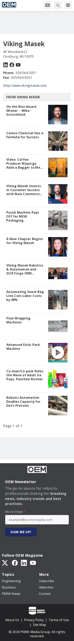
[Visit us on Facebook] (11, 64)
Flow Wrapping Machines (18, 320)
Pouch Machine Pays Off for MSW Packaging (22, 216)
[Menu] (68, 5)
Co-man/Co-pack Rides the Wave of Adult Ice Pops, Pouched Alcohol (24, 375)
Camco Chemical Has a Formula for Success (24, 135)
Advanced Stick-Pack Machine (23, 347)
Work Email (15, 511)
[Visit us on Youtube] (18, 64)
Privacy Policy (34, 620)
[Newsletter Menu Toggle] (48, 5)
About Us (12, 620)
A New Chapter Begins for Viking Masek (24, 241)
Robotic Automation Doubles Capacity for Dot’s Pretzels (23, 402)
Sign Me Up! (20, 532)
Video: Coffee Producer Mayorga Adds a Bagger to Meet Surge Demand (25, 163)
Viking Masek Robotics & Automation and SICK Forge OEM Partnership (24, 269)
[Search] (58, 5)
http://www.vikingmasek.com (25, 85)
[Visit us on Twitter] (5, 562)
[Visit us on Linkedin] (5, 64)
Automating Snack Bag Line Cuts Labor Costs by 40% (25, 296)
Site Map (39, 625)
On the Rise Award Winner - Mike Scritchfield (21, 111)
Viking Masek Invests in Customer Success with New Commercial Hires (24, 190)
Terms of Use (59, 620)
